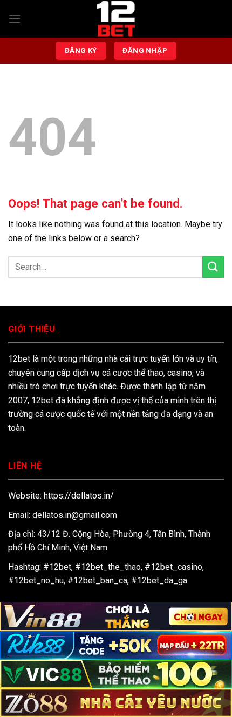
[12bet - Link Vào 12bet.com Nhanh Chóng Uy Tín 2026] (116, 19)
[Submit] (213, 266)
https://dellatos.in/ (79, 495)
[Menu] (14, 18)
